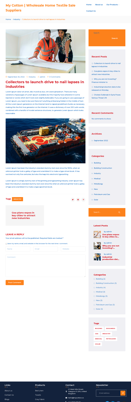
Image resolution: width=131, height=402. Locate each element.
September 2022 (101, 141)
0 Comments (54, 77)
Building (97, 163)
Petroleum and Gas (102, 194)
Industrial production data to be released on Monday (110, 260)
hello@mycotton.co (76, 398)
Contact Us (91, 11)
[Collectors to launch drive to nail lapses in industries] (73, 200)
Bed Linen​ (39, 391)
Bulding (98, 328)
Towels (38, 395)
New (96, 189)
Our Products (112, 5)
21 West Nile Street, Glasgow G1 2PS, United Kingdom (77, 391)
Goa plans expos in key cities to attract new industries (110, 237)
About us (99, 5)
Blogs (7, 399)
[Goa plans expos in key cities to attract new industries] (97, 234)
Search (96, 33)
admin (42, 77)
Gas (96, 333)
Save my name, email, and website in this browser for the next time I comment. (37, 243)
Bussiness (110, 328)
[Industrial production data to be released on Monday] (97, 257)
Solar (96, 200)
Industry (16, 19)
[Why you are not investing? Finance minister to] (97, 245)
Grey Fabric (40, 399)
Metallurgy (98, 184)
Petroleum (111, 339)
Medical (97, 179)
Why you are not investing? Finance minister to (111, 249)
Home (88, 5)
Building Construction (103, 168)
